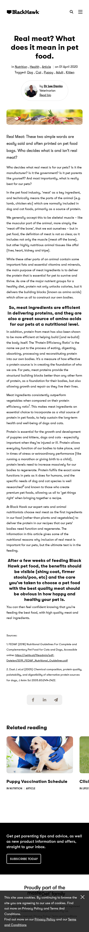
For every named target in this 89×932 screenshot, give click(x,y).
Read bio (45, 95)
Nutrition (21, 66)
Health (34, 66)
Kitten (70, 72)
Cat (38, 72)
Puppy (48, 72)
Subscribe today (24, 858)
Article (46, 66)
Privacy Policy (45, 919)
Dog (30, 72)
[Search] (71, 12)
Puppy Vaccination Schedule (36, 781)
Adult (59, 72)
